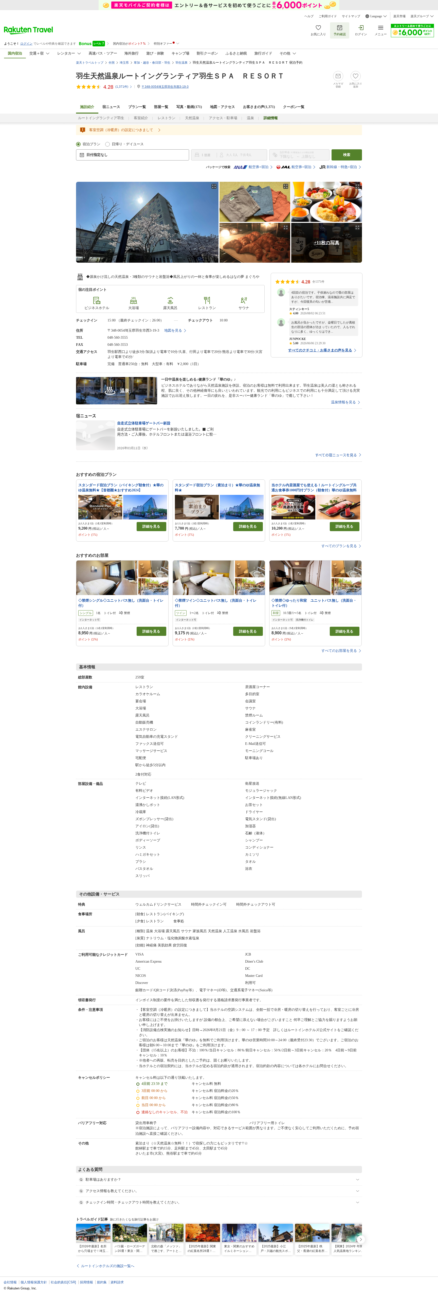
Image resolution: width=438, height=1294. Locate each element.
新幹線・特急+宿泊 (341, 167)
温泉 (250, 118)
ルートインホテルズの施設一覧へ (107, 1266)
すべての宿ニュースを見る (336, 454)
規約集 (102, 1282)
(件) (121, 86)
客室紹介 (141, 118)
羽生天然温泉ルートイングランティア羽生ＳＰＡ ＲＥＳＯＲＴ (180, 76)
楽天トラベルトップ (89, 62)
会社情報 (10, 1282)
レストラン (166, 118)
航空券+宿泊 (258, 167)
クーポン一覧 (293, 107)
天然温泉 (192, 118)
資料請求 (117, 1282)
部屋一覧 (161, 107)
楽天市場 (399, 16)
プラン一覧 (137, 107)
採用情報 (86, 1282)
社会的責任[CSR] (63, 1282)
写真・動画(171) (189, 107)
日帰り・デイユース (128, 144)
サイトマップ (351, 16)
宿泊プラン (91, 144)
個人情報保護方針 (34, 1282)
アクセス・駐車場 (223, 118)
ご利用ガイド (328, 16)
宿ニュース (111, 107)
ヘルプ (309, 16)
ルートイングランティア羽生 (101, 118)
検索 (346, 155)
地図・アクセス (222, 107)
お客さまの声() (259, 107)
